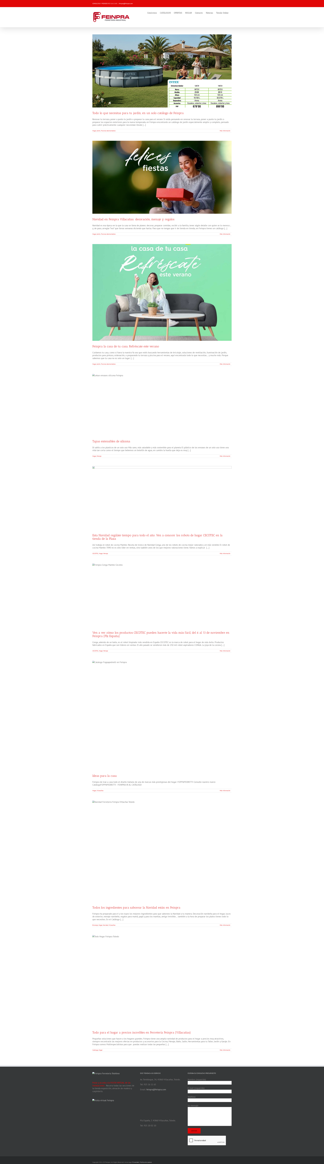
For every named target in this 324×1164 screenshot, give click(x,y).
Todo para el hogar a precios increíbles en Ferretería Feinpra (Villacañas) (141, 1032)
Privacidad (135, 1162)
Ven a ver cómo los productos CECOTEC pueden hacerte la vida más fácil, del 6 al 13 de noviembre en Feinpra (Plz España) (160, 634)
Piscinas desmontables (108, 131)
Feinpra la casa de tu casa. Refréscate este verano (125, 346)
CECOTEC (95, 553)
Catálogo (95, 1050)
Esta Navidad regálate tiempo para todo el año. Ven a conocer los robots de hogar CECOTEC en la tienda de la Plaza (157, 536)
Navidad (105, 925)
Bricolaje (95, 925)
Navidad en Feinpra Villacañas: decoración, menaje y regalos (133, 219)
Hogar (94, 131)
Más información (225, 131)
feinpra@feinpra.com (126, 3)
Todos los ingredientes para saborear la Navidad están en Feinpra (136, 907)
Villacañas (100, 790)
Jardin (98, 131)
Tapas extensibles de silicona (111, 441)
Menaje (99, 456)
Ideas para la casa (104, 776)
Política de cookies (146, 1162)
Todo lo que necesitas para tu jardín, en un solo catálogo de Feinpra (138, 113)
